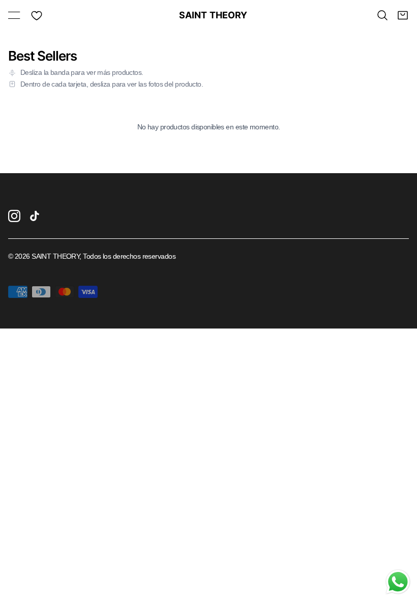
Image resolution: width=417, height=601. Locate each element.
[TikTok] (34, 216)
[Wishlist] (37, 15)
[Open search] (382, 15)
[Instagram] (14, 216)
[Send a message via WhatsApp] (398, 582)
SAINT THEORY (209, 15)
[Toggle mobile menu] (14, 15)
